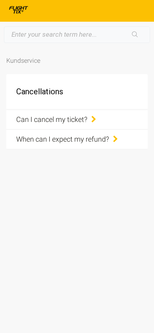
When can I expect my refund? (62, 139)
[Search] (135, 35)
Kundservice (23, 60)
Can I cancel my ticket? (51, 119)
